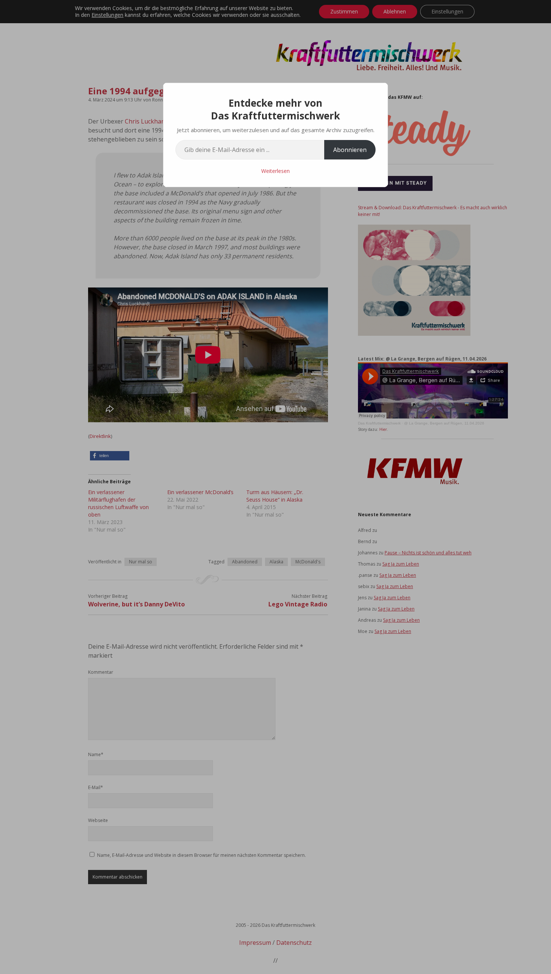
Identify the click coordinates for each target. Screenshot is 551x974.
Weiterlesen (275, 170)
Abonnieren (350, 150)
